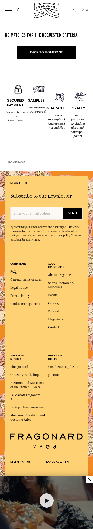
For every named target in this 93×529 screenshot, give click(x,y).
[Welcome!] (47, 10)
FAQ (13, 271)
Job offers (54, 375)
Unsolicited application (64, 367)
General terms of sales (26, 279)
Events (52, 295)
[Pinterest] (48, 447)
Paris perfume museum (27, 407)
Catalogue (55, 303)
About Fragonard (60, 275)
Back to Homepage (46, 52)
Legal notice (19, 288)
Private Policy (20, 296)
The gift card (19, 367)
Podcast (53, 311)
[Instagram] (34, 447)
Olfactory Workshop (24, 375)
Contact (53, 327)
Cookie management (25, 304)
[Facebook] (41, 447)
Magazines (55, 319)
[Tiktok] (55, 447)
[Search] (19, 10)
